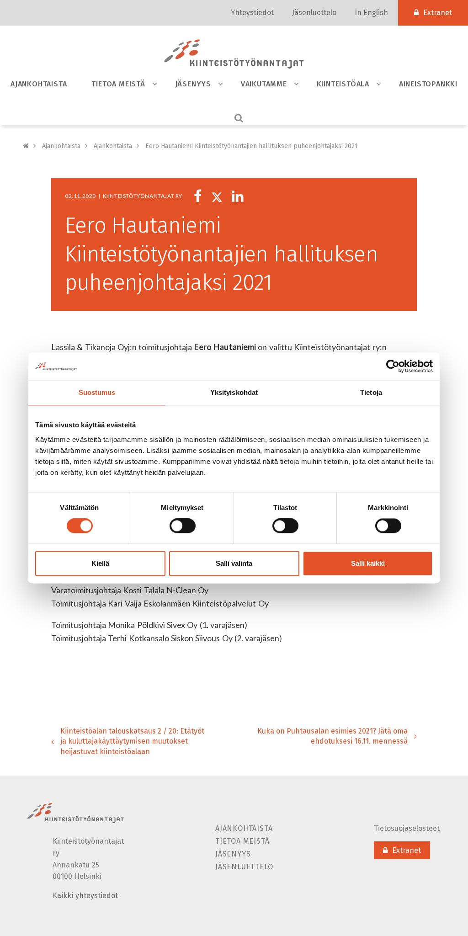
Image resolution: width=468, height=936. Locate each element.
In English (371, 12)
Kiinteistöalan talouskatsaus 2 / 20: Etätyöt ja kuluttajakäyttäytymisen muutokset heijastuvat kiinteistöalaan (132, 741)
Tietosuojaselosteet (407, 828)
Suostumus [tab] (97, 392)
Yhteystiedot (252, 12)
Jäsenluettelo (314, 12)
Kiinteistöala (343, 84)
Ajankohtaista (39, 84)
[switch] (183, 526)
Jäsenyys (193, 84)
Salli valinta (234, 563)
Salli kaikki (368, 563)
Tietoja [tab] (371, 392)
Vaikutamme (264, 84)
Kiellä (100, 563)
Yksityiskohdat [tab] (234, 392)
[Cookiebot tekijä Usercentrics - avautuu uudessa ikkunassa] (393, 366)
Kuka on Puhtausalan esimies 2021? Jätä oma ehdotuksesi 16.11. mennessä (332, 736)
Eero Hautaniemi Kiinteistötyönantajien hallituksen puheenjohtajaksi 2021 (251, 146)
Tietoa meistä (118, 84)
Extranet (437, 12)
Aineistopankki (428, 84)
